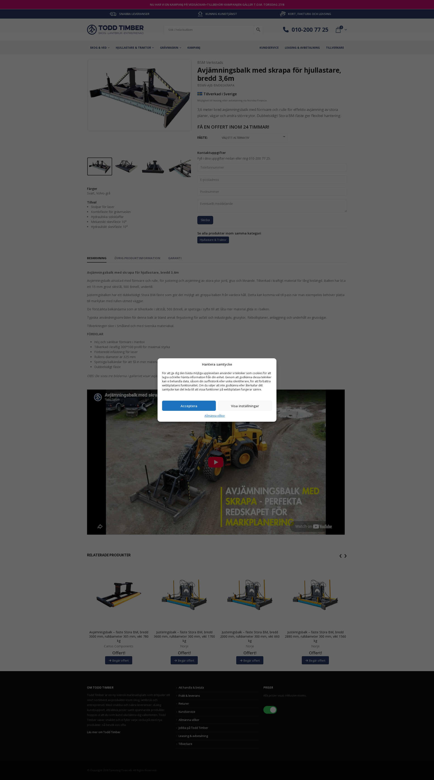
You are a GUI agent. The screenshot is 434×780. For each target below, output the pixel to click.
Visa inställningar (245, 406)
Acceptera (189, 406)
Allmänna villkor (215, 416)
